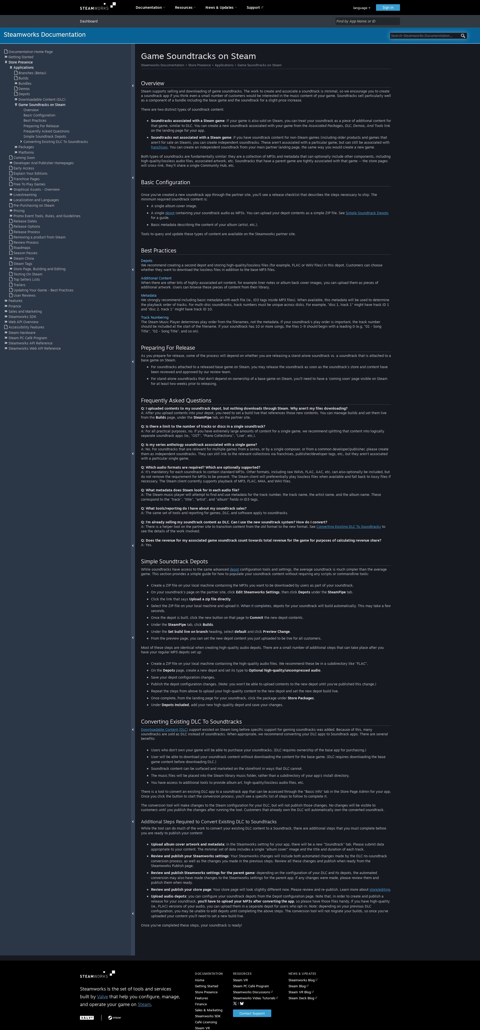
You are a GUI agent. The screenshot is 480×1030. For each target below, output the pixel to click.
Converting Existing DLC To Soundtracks (348, 526)
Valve (102, 996)
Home (199, 980)
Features (201, 998)
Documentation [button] (149, 7)
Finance (201, 1004)
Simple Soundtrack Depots (367, 213)
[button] (362, 8)
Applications (224, 65)
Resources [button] (183, 7)
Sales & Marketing (208, 1010)
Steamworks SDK (207, 1016)
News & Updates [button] (220, 7)
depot (169, 213)
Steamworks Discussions (251, 992)
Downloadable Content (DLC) (164, 729)
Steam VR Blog (299, 992)
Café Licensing (206, 1022)
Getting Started (206, 986)
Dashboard (89, 21)
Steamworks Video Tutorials (254, 998)
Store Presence (199, 65)
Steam (144, 1004)
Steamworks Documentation (162, 65)
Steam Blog (297, 986)
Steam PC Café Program (251, 986)
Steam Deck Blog (301, 998)
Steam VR (240, 980)
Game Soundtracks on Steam (260, 65)
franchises (159, 147)
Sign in (388, 7)
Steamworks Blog (301, 980)
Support (253, 7)
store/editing (380, 889)
